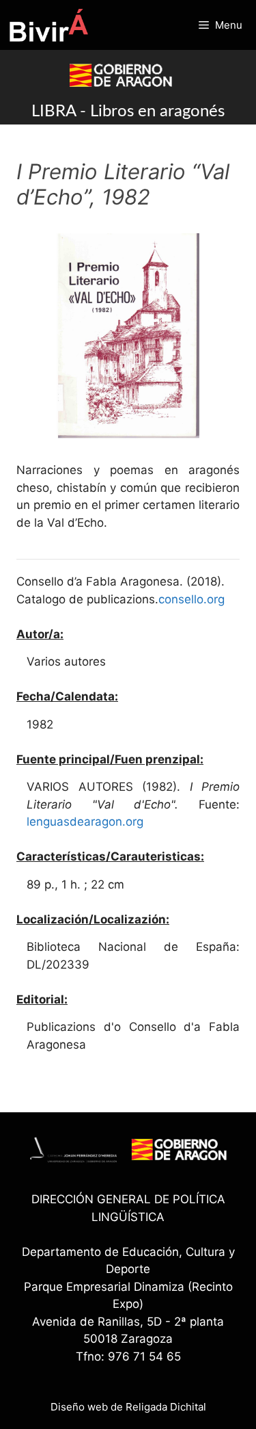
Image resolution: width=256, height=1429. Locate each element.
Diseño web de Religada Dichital (128, 1406)
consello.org (191, 599)
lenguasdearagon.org (85, 821)
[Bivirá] (48, 25)
